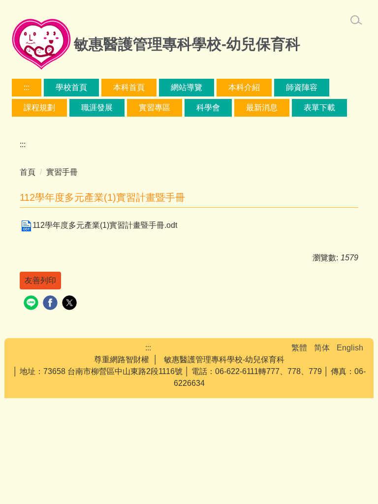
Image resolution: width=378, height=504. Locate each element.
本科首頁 (129, 87)
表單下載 (319, 107)
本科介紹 (244, 87)
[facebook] (51, 304)
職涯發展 (97, 107)
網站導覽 (186, 87)
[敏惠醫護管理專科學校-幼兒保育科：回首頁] (41, 45)
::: (27, 87)
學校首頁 (71, 87)
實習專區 (154, 107)
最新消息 (262, 107)
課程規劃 (39, 107)
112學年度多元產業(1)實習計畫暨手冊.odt (104, 225)
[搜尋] (356, 20)
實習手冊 (62, 172)
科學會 (208, 107)
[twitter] (70, 304)
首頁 (27, 172)
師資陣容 (301, 87)
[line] (32, 304)
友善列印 (40, 280)
